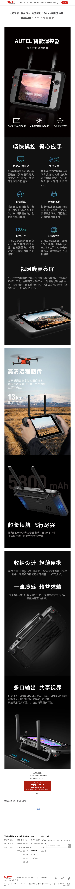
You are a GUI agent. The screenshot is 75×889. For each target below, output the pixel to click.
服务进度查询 (27, 847)
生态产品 (6, 847)
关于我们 (19, 840)
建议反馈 (25, 858)
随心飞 (25, 840)
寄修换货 (25, 843)
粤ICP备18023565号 (44, 884)
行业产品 (6, 840)
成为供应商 (34, 858)
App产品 (43, 840)
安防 (11, 840)
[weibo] (47, 18)
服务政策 (25, 854)
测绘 (11, 847)
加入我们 (19, 847)
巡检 (11, 843)
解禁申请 (25, 851)
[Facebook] (50, 18)
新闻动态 (19, 851)
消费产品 (6, 843)
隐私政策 (61, 884)
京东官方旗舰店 (35, 843)
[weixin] (44, 18)
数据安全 (25, 862)
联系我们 (19, 843)
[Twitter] (53, 18)
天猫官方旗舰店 (35, 840)
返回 (37, 809)
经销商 (33, 854)
